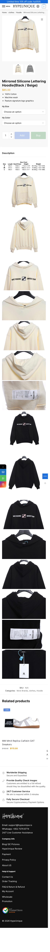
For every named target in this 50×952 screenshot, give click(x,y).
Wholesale (7, 897)
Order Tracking (9, 881)
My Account (8, 891)
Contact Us (7, 877)
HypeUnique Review (12, 848)
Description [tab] (8, 153)
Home (4, 12)
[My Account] (38, 6)
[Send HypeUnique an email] (3, 472)
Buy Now (38, 136)
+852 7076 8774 (21, 829)
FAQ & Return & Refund (13, 887)
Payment (6, 854)
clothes (11, 12)
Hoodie (19, 12)
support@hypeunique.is (20, 825)
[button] (42, 19)
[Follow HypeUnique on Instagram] (3, 484)
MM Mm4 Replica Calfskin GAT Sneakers (18, 742)
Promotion (7, 901)
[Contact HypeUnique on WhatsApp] (3, 478)
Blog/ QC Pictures (11, 844)
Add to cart (22, 136)
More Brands (22, 691)
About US (6, 865)
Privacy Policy (9, 859)
